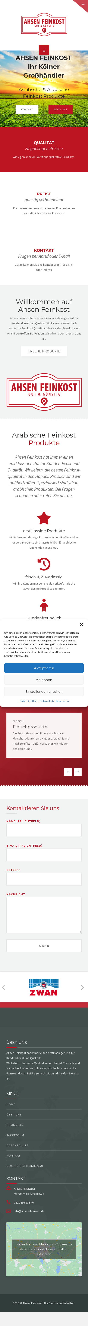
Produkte (14, 1124)
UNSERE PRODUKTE (44, 351)
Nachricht (15, 894)
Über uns (14, 1114)
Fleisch (18, 721)
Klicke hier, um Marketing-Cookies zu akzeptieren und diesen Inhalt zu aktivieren (44, 1249)
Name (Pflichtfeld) (23, 821)
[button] (81, 624)
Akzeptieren (44, 668)
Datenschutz (47, 701)
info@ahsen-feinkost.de (29, 1211)
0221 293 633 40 (24, 1202)
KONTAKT (27, 109)
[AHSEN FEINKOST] (44, 24)
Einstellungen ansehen (44, 692)
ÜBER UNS (60, 109)
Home (11, 1104)
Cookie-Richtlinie (28, 701)
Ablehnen (44, 680)
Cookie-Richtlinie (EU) (24, 1165)
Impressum (62, 701)
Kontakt (13, 1155)
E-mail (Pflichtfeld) (24, 845)
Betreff (13, 870)
